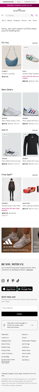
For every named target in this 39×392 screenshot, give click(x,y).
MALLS (19, 2)
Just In (4, 20)
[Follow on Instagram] (3, 282)
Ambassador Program (29, 341)
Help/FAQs (5, 334)
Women (24, 20)
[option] (12, 65)
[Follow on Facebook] (8, 282)
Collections (25, 347)
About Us (25, 334)
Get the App (26, 344)
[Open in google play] (25, 290)
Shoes (35, 20)
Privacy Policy (6, 350)
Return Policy (6, 344)
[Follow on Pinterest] (13, 282)
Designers (16, 20)
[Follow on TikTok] (17, 282)
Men (29, 20)
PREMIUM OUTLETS (30, 2)
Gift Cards (25, 357)
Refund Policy (6, 347)
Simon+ (24, 338)
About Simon (26, 350)
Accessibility (5, 357)
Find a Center (26, 353)
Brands (9, 20)
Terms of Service (7, 353)
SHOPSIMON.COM (8, 2)
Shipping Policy (6, 341)
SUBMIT (19, 314)
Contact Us (5, 338)
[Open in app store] (9, 290)
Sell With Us (26, 360)
